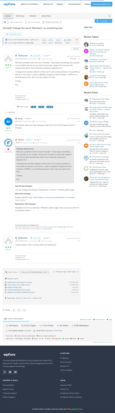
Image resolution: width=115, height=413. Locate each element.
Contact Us (64, 389)
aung (20, 118)
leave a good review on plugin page (55, 227)
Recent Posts (46, 16)
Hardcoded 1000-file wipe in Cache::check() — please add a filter (101, 68)
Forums (8, 16)
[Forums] (5, 22)
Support (60, 4)
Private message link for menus (19, 290)
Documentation (75, 4)
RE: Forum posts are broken (100, 134)
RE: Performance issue (98, 167)
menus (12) (27, 298)
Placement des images (98, 76)
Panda (94, 56)
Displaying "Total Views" (98, 59)
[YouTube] (10, 372)
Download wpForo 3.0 (101, 4)
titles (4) (19, 298)
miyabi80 (27, 330)
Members (33, 16)
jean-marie (95, 77)
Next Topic (72, 272)
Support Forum (8, 389)
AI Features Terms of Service (71, 397)
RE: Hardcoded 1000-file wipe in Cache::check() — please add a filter (101, 109)
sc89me (94, 72)
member (50, 106)
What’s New (20, 16)
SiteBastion (21, 43)
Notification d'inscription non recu (20, 282)
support (94, 61)
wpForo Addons (66, 370)
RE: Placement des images (99, 157)
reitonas (94, 45)
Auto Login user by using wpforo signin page (99, 83)
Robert (21, 140)
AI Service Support (10, 393)
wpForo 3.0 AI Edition (29, 4)
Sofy (93, 163)
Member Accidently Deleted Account (21, 292)
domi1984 (95, 86)
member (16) (36, 298)
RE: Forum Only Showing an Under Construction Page (100, 178)
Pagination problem (97, 43)
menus (41, 106)
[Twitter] (5, 372)
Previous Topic (61, 272)
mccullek (94, 186)
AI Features (64, 358)
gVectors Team (66, 385)
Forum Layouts (65, 362)
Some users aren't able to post (19, 285)
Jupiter (94, 140)
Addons (88, 4)
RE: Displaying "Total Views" (100, 99)
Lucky (94, 130)
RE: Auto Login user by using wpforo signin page (100, 145)
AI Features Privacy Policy (70, 393)
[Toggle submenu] (39, 4)
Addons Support (9, 397)
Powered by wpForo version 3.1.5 (102, 342)
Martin (94, 173)
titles (34, 106)
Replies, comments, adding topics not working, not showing (99, 52)
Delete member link (15, 287)
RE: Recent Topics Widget (99, 122)
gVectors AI (48, 4)
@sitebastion (29, 149)
